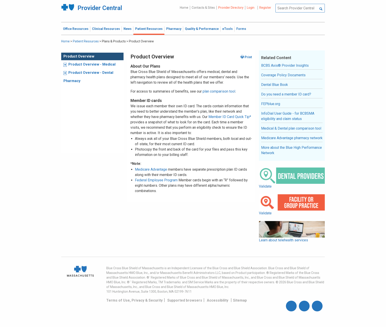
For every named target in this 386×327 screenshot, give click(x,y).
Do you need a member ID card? (286, 94)
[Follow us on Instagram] (304, 306)
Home (184, 7)
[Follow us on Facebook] (291, 306)
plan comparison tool (219, 91)
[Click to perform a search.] (321, 9)
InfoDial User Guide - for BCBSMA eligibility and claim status (287, 116)
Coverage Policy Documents (283, 75)
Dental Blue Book (274, 85)
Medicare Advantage (151, 169)
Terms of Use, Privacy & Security (134, 300)
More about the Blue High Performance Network (291, 150)
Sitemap (240, 300)
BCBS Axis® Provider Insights (285, 65)
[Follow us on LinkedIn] (317, 306)
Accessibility (217, 300)
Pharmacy (71, 81)
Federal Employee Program (156, 180)
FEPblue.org (270, 104)
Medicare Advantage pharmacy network (292, 138)
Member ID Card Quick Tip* (229, 117)
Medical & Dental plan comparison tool (291, 128)
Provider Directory (230, 7)
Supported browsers (184, 300)
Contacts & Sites (203, 7)
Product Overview (78, 56)
